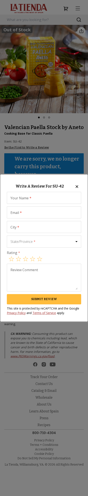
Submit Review (44, 299)
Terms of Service (44, 313)
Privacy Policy (16, 313)
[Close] (76, 186)
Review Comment (24, 270)
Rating (13, 252)
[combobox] (44, 242)
